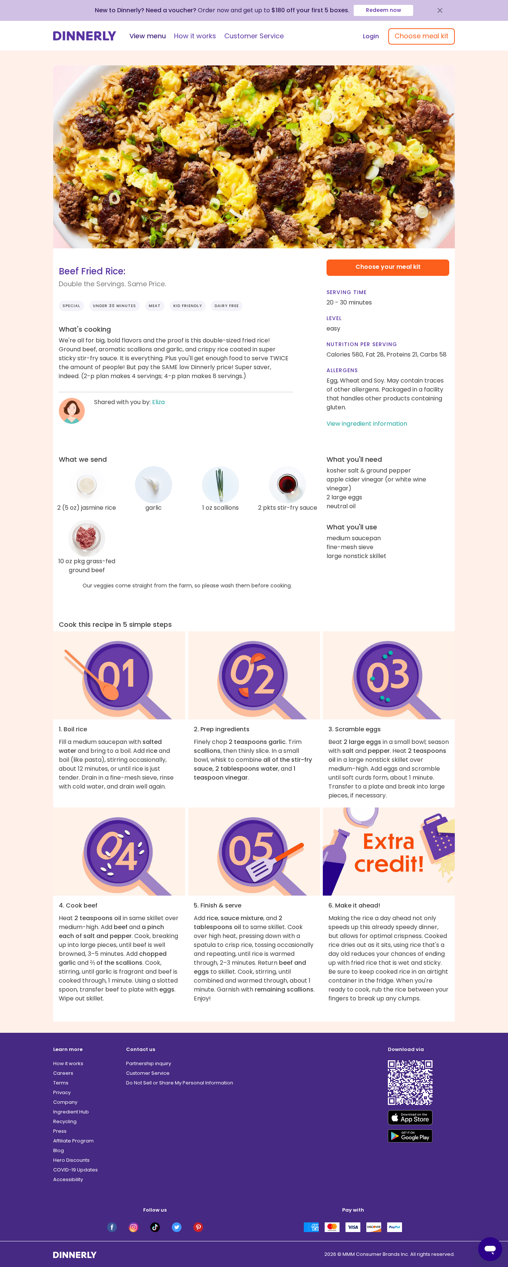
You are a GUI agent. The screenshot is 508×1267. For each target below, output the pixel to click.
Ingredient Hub (71, 1111)
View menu (147, 36)
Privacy (62, 1092)
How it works (195, 36)
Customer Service (254, 36)
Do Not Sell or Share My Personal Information (179, 1082)
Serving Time (347, 292)
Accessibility (68, 1179)
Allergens (342, 370)
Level (334, 318)
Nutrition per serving (362, 344)
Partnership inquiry (148, 1063)
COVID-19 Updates (75, 1169)
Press (60, 1131)
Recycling (65, 1121)
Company (65, 1102)
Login (371, 36)
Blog (58, 1150)
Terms (60, 1082)
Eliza (158, 402)
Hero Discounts (71, 1160)
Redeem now (383, 10)
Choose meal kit (421, 36)
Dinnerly (84, 36)
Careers (63, 1073)
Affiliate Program (73, 1140)
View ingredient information (367, 423)
